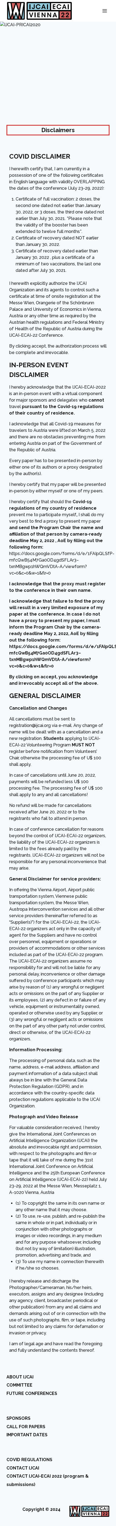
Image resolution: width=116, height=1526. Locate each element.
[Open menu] (105, 10)
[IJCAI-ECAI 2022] (39, 10)
